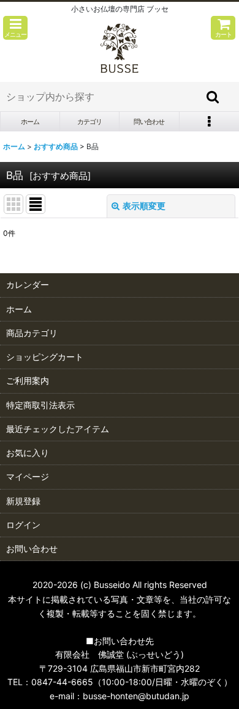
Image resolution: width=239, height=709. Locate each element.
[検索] (213, 96)
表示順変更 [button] (144, 205)
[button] (15, 28)
